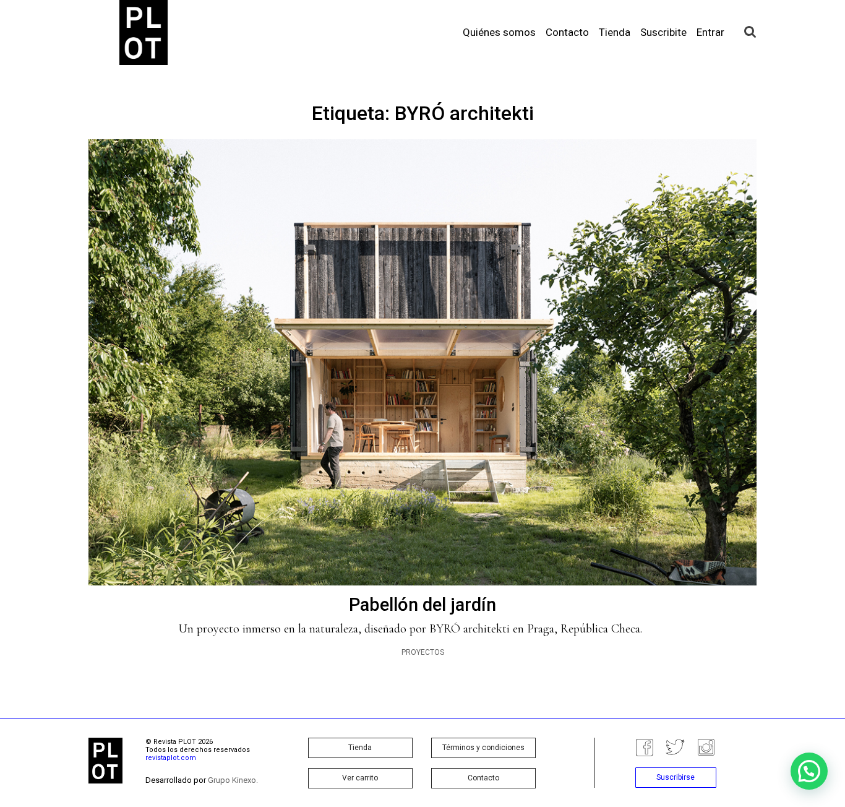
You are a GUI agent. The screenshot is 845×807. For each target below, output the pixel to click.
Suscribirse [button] (675, 777)
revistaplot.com (170, 758)
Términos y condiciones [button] (483, 747)
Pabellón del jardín (422, 604)
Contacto (567, 32)
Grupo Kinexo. (233, 780)
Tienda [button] (360, 747)
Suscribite (663, 32)
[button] (809, 771)
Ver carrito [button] (360, 778)
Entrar (710, 32)
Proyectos (422, 652)
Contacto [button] (483, 778)
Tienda (614, 32)
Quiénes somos (499, 32)
